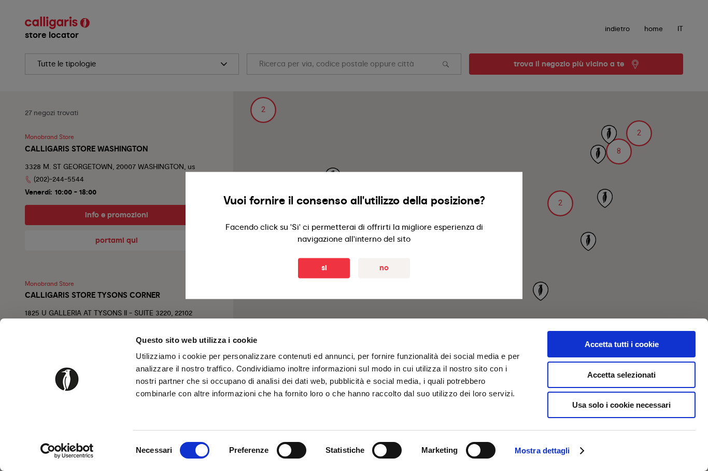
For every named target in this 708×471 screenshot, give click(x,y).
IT (680, 28)
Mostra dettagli (542, 450)
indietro (617, 28)
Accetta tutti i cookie (622, 344)
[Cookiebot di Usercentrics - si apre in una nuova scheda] (67, 451)
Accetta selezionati (621, 374)
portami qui (116, 240)
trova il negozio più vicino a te (569, 63)
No (384, 268)
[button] (619, 151)
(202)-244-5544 (59, 179)
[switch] (291, 450)
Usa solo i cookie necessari (621, 404)
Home (653, 28)
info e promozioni (116, 214)
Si (324, 268)
